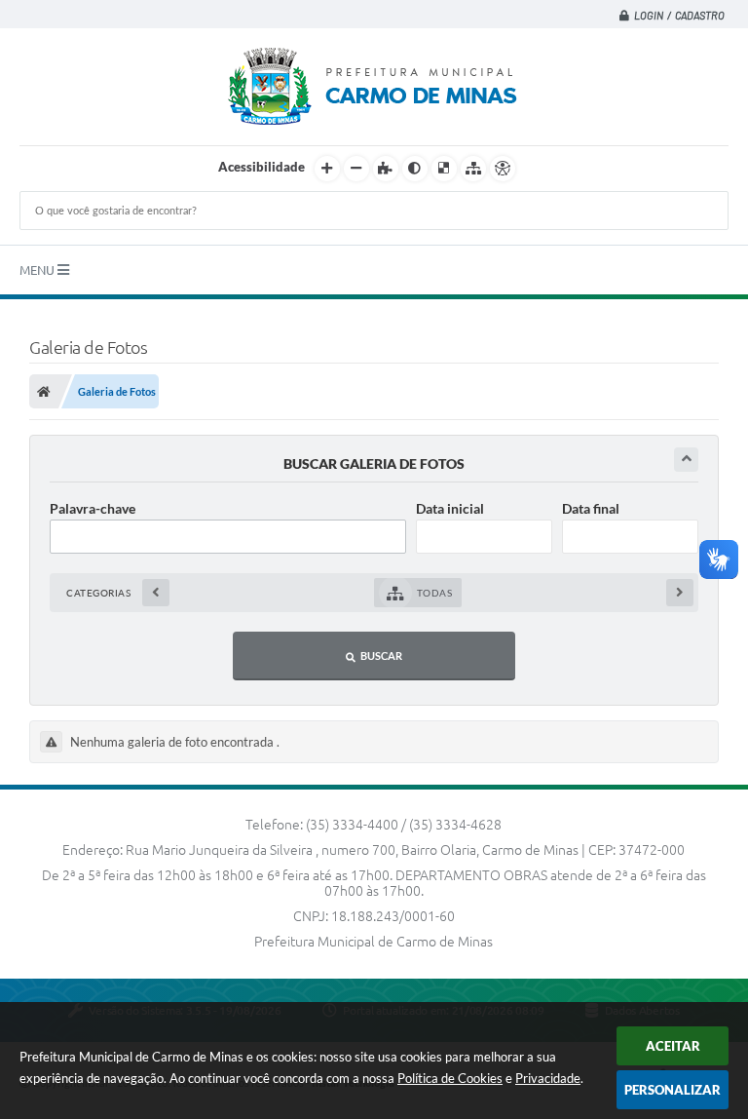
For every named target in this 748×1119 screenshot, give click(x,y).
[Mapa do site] (473, 168)
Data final (590, 508)
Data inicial (450, 508)
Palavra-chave (92, 508)
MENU (38, 270)
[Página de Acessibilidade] (502, 168)
